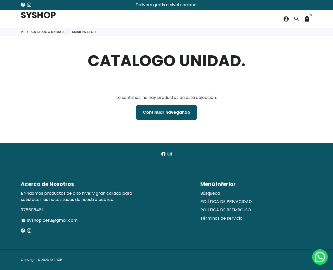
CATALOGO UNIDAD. (48, 32)
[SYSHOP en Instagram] (29, 5)
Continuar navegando (166, 112)
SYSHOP (56, 260)
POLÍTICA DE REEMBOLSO (225, 210)
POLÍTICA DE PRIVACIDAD (226, 202)
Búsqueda (210, 193)
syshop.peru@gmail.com (49, 220)
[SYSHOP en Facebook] (23, 5)
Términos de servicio (221, 218)
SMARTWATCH (84, 32)
